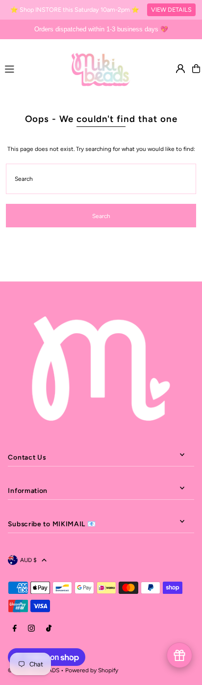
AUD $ (28, 560)
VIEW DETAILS (171, 9)
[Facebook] (15, 629)
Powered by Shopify (91, 670)
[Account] (180, 68)
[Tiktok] (48, 629)
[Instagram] (31, 629)
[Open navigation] (34, 68)
